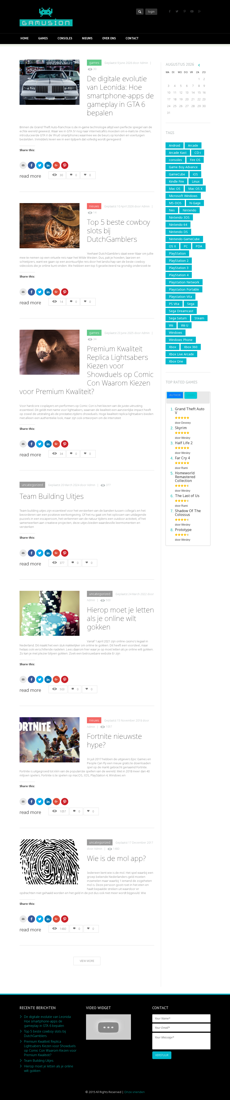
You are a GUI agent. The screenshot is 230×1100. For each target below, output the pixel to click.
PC (186, 246)
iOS (195, 174)
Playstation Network (184, 282)
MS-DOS (175, 203)
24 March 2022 (137, 594)
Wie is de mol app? (116, 858)
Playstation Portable (184, 289)
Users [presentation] (191, 395)
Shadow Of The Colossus (188, 512)
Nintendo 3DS (179, 217)
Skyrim (181, 427)
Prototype (183, 529)
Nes (172, 210)
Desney (186, 422)
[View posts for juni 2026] (199, 65)
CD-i (198, 152)
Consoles (65, 38)
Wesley (185, 437)
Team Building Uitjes (52, 496)
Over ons (109, 38)
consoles (175, 160)
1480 (116, 849)
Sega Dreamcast (181, 311)
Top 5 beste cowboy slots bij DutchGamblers (45, 1033)
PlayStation (177, 253)
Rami (184, 468)
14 (94, 213)
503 (108, 600)
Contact (132, 38)
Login (151, 11)
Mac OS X (195, 188)
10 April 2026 (125, 206)
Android (174, 145)
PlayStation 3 (178, 268)
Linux (195, 181)
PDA (199, 246)
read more (30, 176)
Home (24, 38)
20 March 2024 (70, 485)
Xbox (172, 347)
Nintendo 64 (178, 224)
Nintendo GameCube (184, 239)
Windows (175, 332)
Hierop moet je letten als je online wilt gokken (120, 618)
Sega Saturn (178, 318)
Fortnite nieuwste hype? (114, 740)
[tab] (175, 395)
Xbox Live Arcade (181, 354)
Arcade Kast (178, 152)
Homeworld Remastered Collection (185, 476)
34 (94, 339)
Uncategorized (32, 485)
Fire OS (195, 160)
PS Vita (174, 304)
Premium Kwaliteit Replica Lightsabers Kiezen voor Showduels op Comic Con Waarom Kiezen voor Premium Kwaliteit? (50, 1048)
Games (43, 38)
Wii (171, 325)
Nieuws (87, 38)
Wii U (184, 325)
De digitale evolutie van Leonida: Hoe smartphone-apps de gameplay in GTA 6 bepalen (120, 95)
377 (108, 485)
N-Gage (195, 203)
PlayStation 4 (178, 275)
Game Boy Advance (183, 167)
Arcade (193, 145)
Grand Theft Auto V (189, 410)
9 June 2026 (124, 63)
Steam (199, 318)
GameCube (177, 174)
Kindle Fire (176, 181)
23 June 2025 (125, 333)
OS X (172, 246)
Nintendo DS (178, 232)
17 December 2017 (140, 843)
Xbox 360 (190, 347)
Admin (144, 63)
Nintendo (189, 210)
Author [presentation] (175, 395)
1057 (109, 727)
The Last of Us (187, 495)
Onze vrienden (134, 1092)
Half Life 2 (183, 442)
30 (94, 69)
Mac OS (174, 188)
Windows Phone (180, 340)
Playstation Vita (180, 296)
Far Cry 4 (182, 457)
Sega (190, 304)
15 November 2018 (129, 720)
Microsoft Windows (183, 196)
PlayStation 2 (178, 260)
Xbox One (176, 361)
